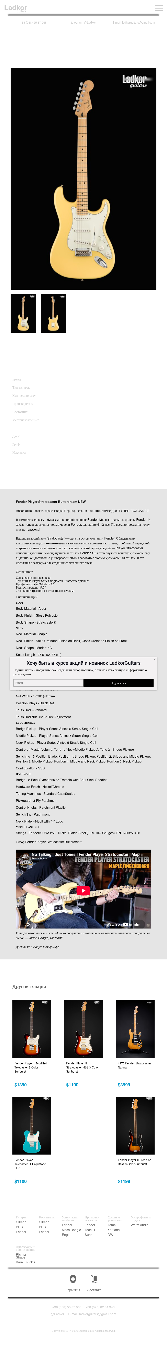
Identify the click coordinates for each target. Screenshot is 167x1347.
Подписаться (118, 683)
